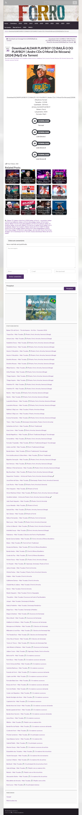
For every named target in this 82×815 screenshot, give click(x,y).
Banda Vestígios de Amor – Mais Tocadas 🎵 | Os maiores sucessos (27, 697)
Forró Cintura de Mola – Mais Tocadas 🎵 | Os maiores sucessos (26, 664)
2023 (62, 23)
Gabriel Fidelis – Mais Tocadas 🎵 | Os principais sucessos (24, 743)
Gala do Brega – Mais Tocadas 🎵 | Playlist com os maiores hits (25, 768)
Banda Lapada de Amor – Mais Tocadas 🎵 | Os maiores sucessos (26, 710)
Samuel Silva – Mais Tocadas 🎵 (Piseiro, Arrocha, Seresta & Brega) (27, 509)
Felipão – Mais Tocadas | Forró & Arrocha (19, 576)
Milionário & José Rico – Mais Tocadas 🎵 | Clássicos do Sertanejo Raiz (28, 630)
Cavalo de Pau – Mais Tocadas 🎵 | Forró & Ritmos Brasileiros (25, 555)
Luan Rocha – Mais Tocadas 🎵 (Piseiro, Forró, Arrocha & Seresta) (26, 484)
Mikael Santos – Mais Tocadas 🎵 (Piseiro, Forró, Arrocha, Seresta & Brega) (29, 368)
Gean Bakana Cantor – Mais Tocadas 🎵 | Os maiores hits (24, 739)
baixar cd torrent (16, 225)
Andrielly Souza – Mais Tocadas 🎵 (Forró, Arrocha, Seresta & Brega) (27, 530)
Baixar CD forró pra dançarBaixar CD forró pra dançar (27, 224)
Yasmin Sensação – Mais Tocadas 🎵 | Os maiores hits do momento (27, 755)
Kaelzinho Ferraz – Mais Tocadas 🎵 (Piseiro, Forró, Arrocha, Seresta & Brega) (30, 343)
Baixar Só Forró (41, 13)
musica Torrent (50, 58)
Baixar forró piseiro (18, 227)
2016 (25, 23)
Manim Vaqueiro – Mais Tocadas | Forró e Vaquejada (22, 593)
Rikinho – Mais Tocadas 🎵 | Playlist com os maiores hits (23, 722)
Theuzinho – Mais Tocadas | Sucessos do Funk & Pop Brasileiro (26, 597)
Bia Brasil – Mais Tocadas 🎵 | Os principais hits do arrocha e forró (26, 764)
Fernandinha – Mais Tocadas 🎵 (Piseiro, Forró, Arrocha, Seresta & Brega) (29, 438)
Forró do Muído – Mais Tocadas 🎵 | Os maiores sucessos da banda (27, 689)
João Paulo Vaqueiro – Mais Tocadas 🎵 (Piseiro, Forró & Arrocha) (26, 501)
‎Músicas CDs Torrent (60, 58)
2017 (30, 23)
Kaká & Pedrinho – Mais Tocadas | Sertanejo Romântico (23, 605)
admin (8, 58)
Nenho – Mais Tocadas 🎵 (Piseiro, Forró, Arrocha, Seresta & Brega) (27, 393)
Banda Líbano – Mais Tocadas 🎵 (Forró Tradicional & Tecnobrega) (26, 451)
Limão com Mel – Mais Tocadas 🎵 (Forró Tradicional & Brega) (25, 447)
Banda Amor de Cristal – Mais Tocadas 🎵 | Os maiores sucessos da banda (29, 705)
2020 (46, 23)
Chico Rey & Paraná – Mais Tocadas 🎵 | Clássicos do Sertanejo (26, 639)
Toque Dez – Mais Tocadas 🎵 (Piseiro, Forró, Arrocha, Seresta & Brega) (28, 334)
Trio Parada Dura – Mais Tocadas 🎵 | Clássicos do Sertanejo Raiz (26, 634)
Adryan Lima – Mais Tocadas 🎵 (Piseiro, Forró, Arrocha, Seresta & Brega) (29, 338)
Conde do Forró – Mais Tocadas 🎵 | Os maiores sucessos (24, 730)
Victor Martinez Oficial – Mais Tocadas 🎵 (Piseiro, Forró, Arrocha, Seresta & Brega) (32, 493)
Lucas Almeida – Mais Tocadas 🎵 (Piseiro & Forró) (22, 505)
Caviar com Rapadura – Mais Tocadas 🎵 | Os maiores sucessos (26, 693)
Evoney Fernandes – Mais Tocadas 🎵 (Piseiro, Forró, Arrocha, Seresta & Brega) (31, 418)
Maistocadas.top (11, 800)
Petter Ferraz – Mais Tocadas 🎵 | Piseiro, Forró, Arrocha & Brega (26, 559)
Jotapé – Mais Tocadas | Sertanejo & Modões (20, 601)
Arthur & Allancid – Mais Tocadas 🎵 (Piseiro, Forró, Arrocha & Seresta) (28, 526)
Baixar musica (32, 58)
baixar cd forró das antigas (27, 222)
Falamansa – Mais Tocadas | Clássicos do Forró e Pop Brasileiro (25, 534)
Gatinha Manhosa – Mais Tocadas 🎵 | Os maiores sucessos (25, 668)
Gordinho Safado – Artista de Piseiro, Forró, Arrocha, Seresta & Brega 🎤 (29, 497)
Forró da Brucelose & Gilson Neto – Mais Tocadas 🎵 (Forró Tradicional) (28, 455)
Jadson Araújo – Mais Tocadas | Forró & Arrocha (21, 568)
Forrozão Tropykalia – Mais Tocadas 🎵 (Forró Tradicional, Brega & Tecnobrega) (31, 443)
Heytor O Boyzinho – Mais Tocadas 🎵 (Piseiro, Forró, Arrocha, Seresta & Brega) (31, 351)
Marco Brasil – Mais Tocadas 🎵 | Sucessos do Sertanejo (23, 618)
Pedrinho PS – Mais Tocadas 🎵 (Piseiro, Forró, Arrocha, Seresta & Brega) (29, 384)
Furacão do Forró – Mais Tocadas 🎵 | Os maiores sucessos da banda (27, 672)
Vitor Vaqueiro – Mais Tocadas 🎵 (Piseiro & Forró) (22, 489)
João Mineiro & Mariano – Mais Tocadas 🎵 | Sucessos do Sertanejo (27, 647)
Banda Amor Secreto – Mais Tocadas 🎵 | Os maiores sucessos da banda (29, 714)
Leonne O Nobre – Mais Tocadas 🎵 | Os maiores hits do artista (26, 760)
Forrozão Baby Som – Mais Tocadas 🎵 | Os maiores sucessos (25, 680)
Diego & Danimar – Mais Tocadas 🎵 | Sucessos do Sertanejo (25, 614)
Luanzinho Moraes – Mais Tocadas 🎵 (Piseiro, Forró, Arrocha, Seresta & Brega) (30, 401)
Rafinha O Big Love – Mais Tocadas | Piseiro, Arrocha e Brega (25, 409)
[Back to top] (77, 810)
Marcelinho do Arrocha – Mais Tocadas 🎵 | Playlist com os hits (26, 780)
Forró (44, 58)
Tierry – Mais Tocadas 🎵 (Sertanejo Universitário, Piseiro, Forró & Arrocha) (29, 422)
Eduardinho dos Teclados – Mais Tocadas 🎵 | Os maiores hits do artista (28, 751)
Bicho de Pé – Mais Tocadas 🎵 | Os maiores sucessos (23, 655)
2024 (68, 23)
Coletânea (13, 23)
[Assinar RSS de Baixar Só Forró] (6, 2)
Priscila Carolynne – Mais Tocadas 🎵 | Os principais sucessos (25, 735)
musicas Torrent (14, 60)
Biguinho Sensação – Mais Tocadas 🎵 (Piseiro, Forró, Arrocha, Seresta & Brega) (31, 459)
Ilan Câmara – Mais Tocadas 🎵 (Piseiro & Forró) (21, 514)
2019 (41, 23)
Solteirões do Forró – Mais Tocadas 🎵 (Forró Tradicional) (24, 426)
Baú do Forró (17, 27)
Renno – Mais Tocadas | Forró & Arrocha (19, 589)
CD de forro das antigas (24, 230)
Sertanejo (7, 27)
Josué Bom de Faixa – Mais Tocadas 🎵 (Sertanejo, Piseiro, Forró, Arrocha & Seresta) (32, 480)
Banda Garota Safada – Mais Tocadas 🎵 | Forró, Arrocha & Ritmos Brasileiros (30, 539)
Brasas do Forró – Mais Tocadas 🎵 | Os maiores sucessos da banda (27, 685)
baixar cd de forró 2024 (21, 220)
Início (6, 23)
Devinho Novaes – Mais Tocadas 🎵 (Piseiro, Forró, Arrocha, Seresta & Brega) (30, 359)
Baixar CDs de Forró (28, 225)
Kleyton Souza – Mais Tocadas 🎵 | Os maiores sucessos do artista (27, 747)
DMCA (30, 27)
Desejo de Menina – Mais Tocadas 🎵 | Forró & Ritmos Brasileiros (26, 547)
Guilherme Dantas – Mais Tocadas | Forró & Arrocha (22, 580)
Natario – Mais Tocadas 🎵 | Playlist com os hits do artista (24, 772)
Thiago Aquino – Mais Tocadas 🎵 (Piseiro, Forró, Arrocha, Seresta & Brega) (29, 376)
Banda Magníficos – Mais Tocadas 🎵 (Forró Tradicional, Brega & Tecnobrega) (30, 434)
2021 (52, 23)
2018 (36, 23)
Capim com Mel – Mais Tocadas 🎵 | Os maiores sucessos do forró (27, 676)
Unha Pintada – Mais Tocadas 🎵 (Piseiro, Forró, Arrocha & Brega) (26, 372)
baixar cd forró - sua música (38, 220)
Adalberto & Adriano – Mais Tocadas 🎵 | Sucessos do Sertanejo (26, 622)
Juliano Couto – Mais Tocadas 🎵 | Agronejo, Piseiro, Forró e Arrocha (27, 651)
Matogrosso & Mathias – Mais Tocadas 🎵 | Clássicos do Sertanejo (27, 626)
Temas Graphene (18, 812)
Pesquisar (10, 286)
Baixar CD (10, 220)
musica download (36, 231)
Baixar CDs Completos (22, 58)
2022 (57, 23)
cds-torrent (36, 230)
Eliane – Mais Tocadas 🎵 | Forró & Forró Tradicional (22, 543)
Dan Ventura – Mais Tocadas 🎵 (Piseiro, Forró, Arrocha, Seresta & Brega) (29, 463)
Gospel (8, 797)
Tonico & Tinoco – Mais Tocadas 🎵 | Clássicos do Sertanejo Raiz (26, 643)
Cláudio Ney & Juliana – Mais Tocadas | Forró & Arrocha (23, 584)
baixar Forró (39, 225)
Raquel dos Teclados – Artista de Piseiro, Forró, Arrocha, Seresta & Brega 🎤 (30, 476)
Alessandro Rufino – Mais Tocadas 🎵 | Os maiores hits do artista (26, 776)
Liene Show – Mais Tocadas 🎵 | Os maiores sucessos (23, 718)
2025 (24, 27)
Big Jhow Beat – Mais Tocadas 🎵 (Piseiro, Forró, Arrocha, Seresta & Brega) (29, 472)
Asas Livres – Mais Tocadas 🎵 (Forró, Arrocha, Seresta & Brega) (26, 430)
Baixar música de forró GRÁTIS (35, 227)
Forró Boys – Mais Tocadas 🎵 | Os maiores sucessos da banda (25, 659)
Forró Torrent (25, 231)
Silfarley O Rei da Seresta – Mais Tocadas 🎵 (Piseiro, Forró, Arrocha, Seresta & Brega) (33, 468)
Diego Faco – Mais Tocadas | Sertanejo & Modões (21, 609)
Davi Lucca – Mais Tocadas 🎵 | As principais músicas (22, 785)
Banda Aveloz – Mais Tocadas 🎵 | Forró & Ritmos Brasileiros (25, 551)
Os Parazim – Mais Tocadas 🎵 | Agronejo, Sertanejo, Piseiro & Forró (27, 564)
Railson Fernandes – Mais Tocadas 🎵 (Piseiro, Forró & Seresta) (26, 518)
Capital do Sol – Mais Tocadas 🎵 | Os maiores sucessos (23, 701)
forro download (15, 231)
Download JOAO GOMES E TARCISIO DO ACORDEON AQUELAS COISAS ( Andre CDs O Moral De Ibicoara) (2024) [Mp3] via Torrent (61, 40)
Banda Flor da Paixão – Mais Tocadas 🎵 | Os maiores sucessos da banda (28, 726)
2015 (20, 23)
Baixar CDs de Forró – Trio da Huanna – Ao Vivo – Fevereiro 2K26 (26, 330)
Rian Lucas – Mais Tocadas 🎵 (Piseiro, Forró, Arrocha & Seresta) (26, 522)
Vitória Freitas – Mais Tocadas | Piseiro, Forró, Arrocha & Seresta (26, 572)
